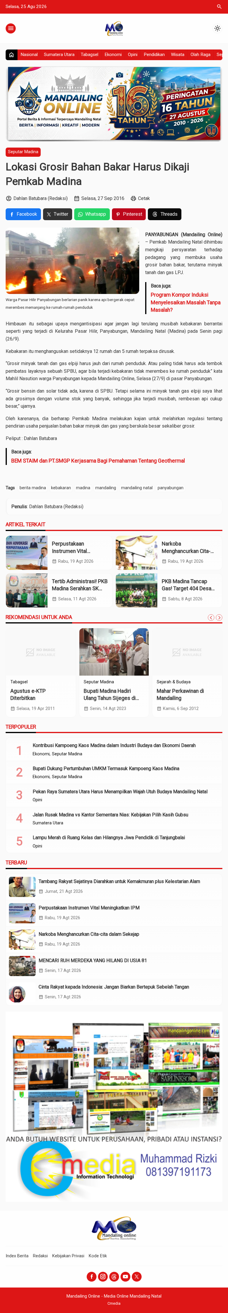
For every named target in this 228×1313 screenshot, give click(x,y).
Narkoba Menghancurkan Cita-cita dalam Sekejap (186, 551)
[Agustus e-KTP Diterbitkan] (41, 652)
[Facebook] (91, 1277)
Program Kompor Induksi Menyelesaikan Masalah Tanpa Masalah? (186, 302)
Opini (132, 54)
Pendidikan (154, 54)
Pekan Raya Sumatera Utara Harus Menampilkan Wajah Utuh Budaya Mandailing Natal (120, 791)
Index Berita (17, 1255)
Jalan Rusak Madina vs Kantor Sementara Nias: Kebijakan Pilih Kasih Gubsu (110, 815)
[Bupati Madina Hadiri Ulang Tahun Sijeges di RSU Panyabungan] (114, 652)
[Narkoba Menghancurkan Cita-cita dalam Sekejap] (136, 553)
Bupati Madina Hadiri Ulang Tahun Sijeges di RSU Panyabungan (110, 698)
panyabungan (170, 487)
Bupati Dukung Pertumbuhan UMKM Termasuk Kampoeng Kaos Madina (106, 768)
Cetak (144, 198)
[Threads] (114, 1277)
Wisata (177, 54)
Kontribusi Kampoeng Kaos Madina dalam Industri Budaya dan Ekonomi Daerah (114, 745)
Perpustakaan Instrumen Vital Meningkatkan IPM (73, 551)
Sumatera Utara (59, 54)
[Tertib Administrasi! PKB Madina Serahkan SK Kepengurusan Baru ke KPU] (27, 590)
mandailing (105, 487)
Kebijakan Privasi (68, 1255)
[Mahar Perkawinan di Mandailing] (187, 652)
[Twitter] (137, 1277)
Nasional (29, 54)
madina (83, 487)
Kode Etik (98, 1255)
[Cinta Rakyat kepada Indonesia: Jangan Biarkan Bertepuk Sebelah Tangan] (22, 992)
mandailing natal (137, 487)
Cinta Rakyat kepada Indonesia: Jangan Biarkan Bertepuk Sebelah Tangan (114, 987)
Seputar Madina (23, 151)
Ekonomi (113, 54)
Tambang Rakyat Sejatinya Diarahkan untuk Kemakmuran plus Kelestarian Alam (119, 881)
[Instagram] (103, 1277)
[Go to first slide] (219, 617)
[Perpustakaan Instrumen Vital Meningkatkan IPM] (27, 553)
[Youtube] (125, 1277)
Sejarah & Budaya (174, 682)
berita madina (33, 487)
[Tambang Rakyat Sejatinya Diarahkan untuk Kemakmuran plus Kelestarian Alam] (22, 887)
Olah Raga (200, 54)
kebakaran (61, 487)
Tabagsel (89, 54)
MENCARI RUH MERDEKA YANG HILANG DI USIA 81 (93, 960)
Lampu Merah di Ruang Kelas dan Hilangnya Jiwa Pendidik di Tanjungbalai (109, 837)
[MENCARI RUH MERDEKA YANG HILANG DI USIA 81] (22, 966)
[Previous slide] (211, 617)
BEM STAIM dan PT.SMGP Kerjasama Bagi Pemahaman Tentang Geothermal (98, 461)
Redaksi (40, 1255)
